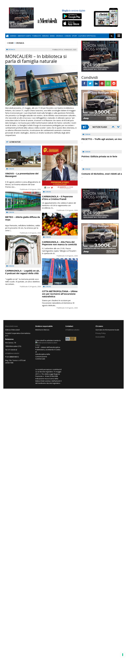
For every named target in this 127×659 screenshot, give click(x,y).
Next (118, 127)
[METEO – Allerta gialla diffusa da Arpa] (23, 201)
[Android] (72, 16)
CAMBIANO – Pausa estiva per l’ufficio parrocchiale (97, 175)
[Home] (7, 35)
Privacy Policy (100, 333)
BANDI (52, 36)
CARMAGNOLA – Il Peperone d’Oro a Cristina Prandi (57, 197)
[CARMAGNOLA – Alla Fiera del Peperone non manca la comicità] (60, 224)
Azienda (13, 36)
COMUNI (67, 36)
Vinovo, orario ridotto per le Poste (99, 139)
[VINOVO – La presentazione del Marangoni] (23, 156)
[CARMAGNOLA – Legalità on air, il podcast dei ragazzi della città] (23, 249)
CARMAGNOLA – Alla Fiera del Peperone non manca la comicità (59, 243)
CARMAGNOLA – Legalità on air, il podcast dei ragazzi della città (22, 272)
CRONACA (59, 36)
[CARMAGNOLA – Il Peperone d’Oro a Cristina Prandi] (60, 168)
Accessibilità (100, 337)
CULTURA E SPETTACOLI (87, 36)
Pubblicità (36, 36)
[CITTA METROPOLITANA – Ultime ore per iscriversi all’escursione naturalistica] (60, 271)
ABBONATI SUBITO (24, 36)
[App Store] (72, 23)
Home (11, 43)
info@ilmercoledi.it (12, 353)
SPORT (74, 36)
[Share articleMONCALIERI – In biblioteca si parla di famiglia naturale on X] (90, 83)
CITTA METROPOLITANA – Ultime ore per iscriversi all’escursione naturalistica (60, 294)
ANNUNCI (45, 36)
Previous (112, 127)
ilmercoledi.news (11, 326)
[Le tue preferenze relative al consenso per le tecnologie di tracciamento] (122, 654)
